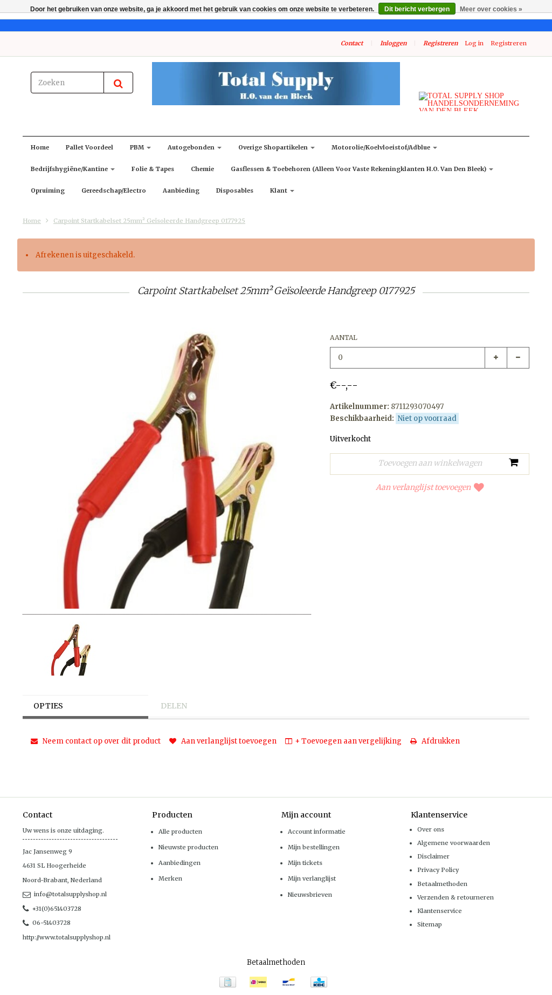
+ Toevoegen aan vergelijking (348, 741)
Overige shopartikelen (273, 147)
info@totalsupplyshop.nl (70, 894)
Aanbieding (181, 190)
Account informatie (317, 831)
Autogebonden (192, 147)
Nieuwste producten (188, 847)
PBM (138, 147)
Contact (352, 43)
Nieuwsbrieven (310, 894)
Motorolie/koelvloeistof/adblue (382, 147)
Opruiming (48, 190)
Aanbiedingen (179, 863)
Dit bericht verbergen (417, 9)
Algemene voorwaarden (453, 843)
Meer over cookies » (491, 9)
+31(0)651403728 (56, 908)
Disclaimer (433, 856)
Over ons (430, 829)
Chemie (202, 169)
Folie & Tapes (153, 169)
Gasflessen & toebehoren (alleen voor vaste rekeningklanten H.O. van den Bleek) (359, 169)
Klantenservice (439, 911)
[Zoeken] (118, 82)
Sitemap (429, 924)
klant (279, 190)
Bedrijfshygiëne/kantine (70, 169)
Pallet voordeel (89, 147)
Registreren (440, 43)
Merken (170, 878)
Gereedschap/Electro (113, 190)
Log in (474, 43)
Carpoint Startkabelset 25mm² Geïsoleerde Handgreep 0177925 (149, 220)
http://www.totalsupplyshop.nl (67, 937)
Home (40, 147)
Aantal (343, 337)
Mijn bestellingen (314, 847)
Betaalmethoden (442, 884)
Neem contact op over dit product (101, 741)
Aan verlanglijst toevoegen (423, 487)
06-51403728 (51, 922)
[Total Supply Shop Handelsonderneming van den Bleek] (276, 83)
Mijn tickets (305, 863)
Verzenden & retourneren (455, 897)
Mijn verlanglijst (312, 878)
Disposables (234, 190)
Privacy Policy (438, 870)
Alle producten (180, 831)
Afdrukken (440, 741)
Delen (174, 706)
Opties (48, 706)
